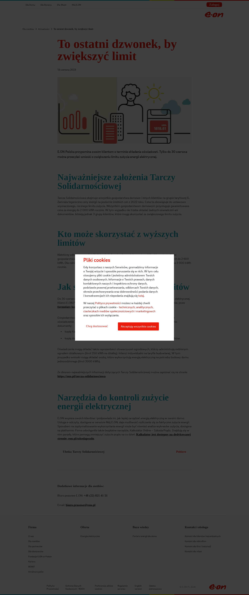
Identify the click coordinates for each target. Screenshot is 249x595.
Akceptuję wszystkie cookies (138, 326)
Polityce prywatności (108, 303)
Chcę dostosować (97, 326)
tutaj (141, 295)
